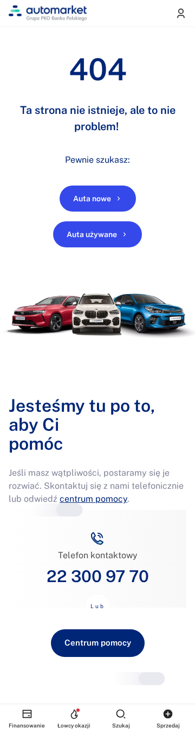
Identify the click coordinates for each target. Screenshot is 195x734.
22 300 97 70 (98, 576)
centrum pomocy (93, 499)
